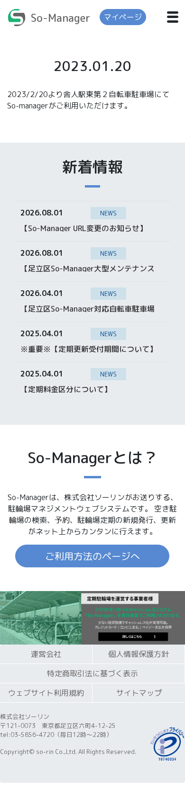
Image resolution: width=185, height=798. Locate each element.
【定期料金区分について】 (65, 389)
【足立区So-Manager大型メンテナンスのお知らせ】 (87, 268)
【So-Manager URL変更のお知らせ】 (83, 228)
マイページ (123, 17)
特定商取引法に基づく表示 (92, 673)
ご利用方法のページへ (92, 556)
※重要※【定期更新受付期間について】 (88, 348)
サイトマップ (139, 693)
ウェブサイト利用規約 (46, 693)
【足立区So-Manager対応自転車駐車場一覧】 (87, 308)
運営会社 (46, 654)
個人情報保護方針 (138, 654)
